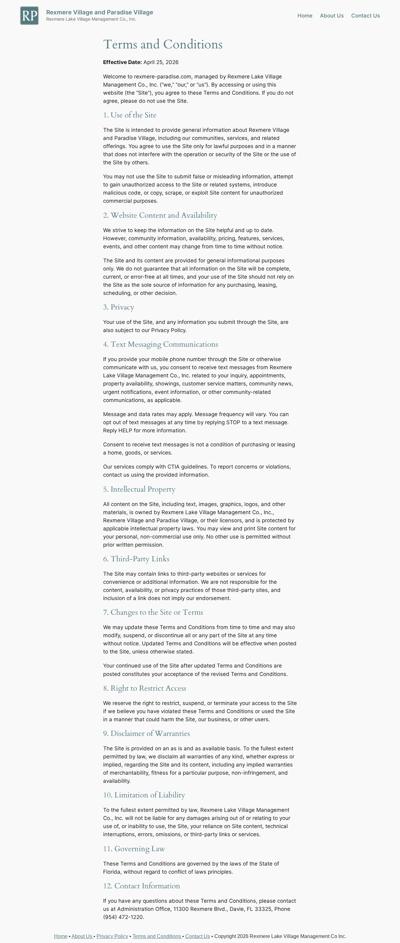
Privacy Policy (112, 936)
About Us (82, 936)
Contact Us (197, 936)
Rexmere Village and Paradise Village (99, 12)
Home (61, 936)
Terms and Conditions (157, 936)
